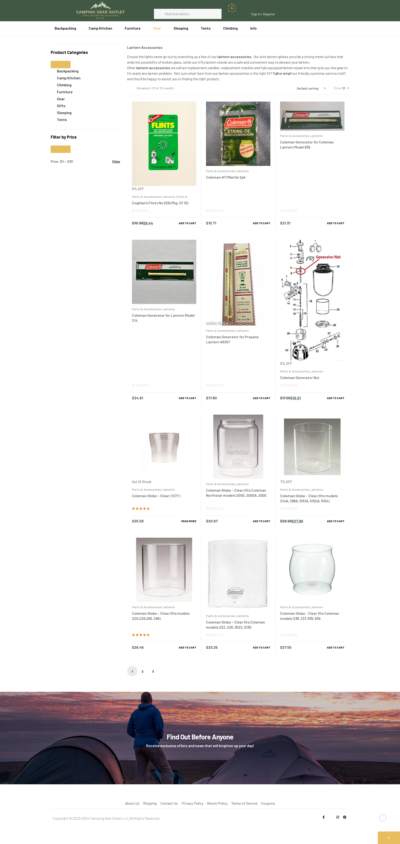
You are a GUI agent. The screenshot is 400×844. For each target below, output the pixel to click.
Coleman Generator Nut (299, 377)
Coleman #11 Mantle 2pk (226, 177)
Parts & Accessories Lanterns (153, 197)
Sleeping (64, 112)
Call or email (282, 73)
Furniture (65, 92)
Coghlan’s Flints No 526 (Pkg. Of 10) (160, 203)
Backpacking (67, 71)
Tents (62, 119)
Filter (116, 161)
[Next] (163, 671)
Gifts (61, 105)
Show (337, 88)
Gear (61, 98)
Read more (188, 521)
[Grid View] (132, 88)
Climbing (64, 85)
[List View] (128, 88)
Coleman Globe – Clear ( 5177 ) (156, 495)
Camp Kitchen (69, 78)
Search (216, 14)
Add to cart (187, 223)
